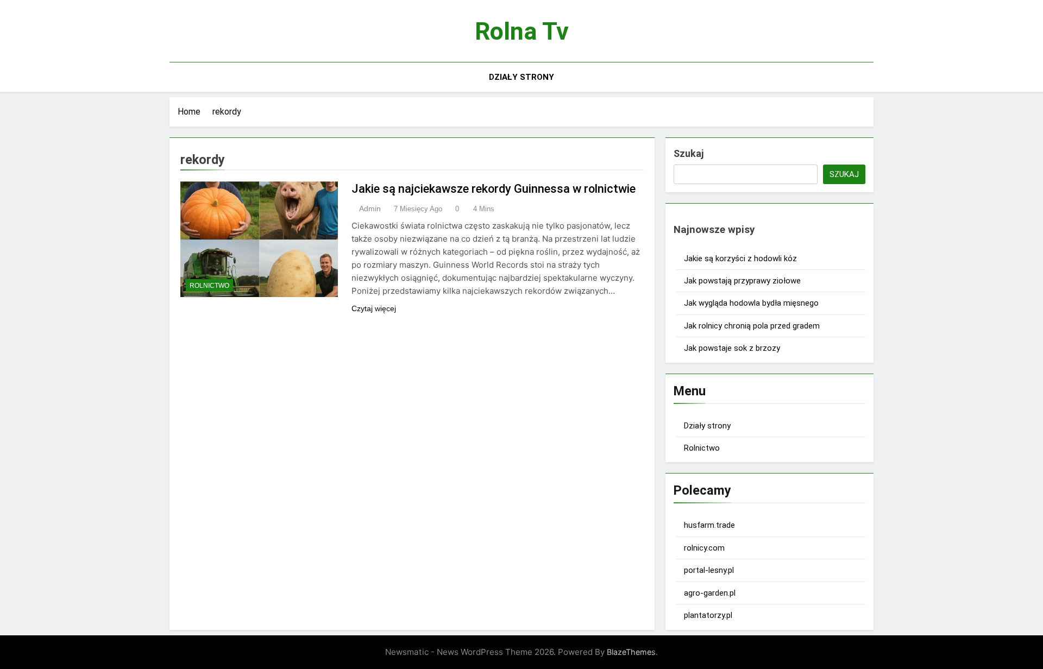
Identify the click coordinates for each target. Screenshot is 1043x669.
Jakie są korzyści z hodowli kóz (740, 258)
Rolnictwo (702, 448)
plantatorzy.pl (708, 615)
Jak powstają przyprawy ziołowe (742, 281)
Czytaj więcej (373, 308)
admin (370, 208)
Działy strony (521, 77)
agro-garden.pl (710, 593)
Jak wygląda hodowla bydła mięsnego (751, 303)
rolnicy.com (704, 548)
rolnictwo (209, 285)
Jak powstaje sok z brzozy (732, 348)
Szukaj (688, 153)
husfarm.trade (709, 525)
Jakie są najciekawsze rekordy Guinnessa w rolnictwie (493, 188)
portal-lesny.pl (709, 570)
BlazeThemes (631, 652)
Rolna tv (522, 31)
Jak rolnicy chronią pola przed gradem (752, 326)
